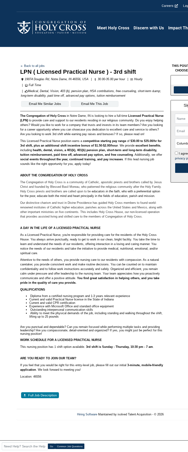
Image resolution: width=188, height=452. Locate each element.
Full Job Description (42, 395)
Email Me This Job (94, 104)
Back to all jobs (34, 66)
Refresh (177, 414)
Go (51, 446)
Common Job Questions (70, 446)
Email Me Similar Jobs (45, 104)
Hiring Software (87, 414)
